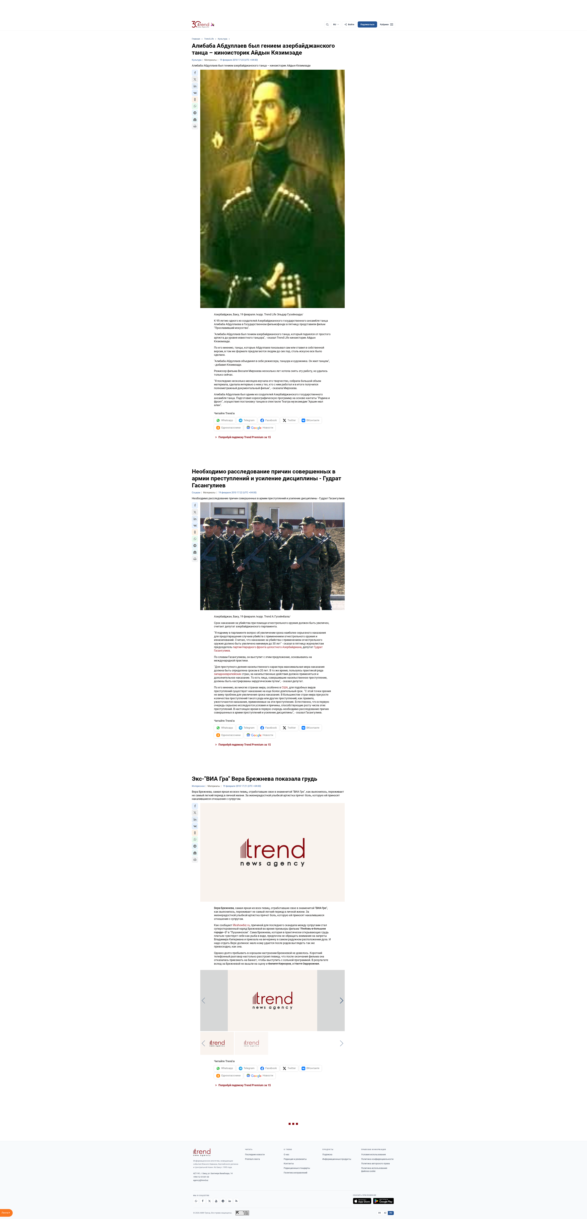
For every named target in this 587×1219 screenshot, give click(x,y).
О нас (286, 1154)
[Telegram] (223, 1201)
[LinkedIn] (229, 1201)
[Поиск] (327, 24)
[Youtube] (216, 1201)
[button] (195, 73)
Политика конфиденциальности (377, 1159)
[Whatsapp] (196, 1201)
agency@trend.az (200, 1180)
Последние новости (255, 1154)
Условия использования (373, 1154)
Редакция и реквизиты (295, 1159)
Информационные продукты (336, 1159)
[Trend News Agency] (201, 1152)
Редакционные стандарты (297, 1168)
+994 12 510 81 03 (201, 1177)
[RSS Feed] (236, 1201)
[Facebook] (202, 1201)
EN (379, 1213)
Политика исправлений (295, 1172)
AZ (385, 1213)
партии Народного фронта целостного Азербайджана (267, 647)
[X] (209, 1201)
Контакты (289, 1163)
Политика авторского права (375, 1163)
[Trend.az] (203, 24)
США (285, 687)
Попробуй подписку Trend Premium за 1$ (244, 437)
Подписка (327, 1154)
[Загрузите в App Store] (362, 1201)
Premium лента (252, 1159)
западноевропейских (227, 674)
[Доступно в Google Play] (383, 1201)
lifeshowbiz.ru (241, 925)
